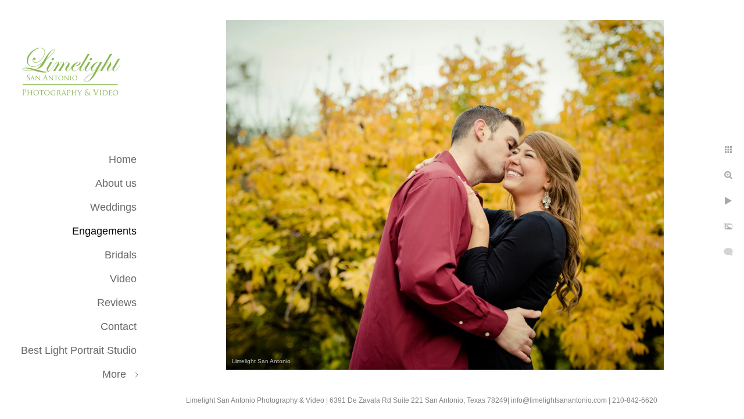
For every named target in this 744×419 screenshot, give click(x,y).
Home (123, 159)
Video (123, 279)
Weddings (113, 207)
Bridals (121, 255)
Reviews (117, 302)
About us (116, 183)
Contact (119, 326)
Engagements (104, 231)
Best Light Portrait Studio (79, 350)
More (114, 374)
